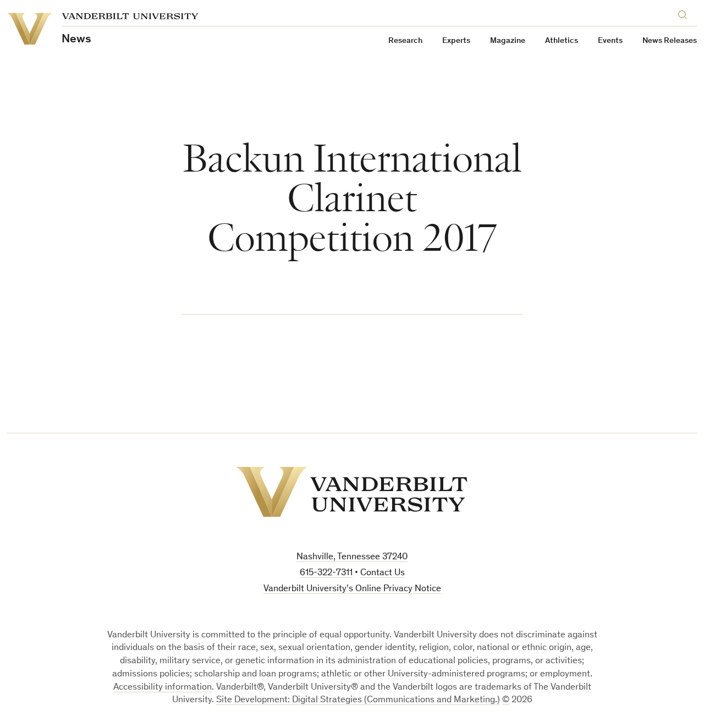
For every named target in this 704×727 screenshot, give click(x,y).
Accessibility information (162, 687)
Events (610, 41)
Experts (456, 41)
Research (405, 41)
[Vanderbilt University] (352, 492)
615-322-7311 (326, 573)
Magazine (507, 41)
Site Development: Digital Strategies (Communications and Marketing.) (358, 700)
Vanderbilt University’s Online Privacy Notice (352, 589)
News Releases (669, 41)
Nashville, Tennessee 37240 (352, 557)
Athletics (561, 41)
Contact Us (382, 573)
